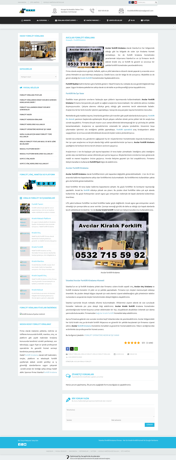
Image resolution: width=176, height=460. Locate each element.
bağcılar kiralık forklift (105, 313)
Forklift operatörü (124, 129)
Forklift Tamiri (37, 204)
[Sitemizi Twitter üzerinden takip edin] (133, 2)
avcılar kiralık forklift (82, 361)
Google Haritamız (152, 440)
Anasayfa (69, 40)
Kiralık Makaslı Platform (41, 218)
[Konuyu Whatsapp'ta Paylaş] (76, 349)
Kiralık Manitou (38, 261)
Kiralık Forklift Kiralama (101, 354)
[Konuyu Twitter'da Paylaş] (72, 349)
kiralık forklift (86, 78)
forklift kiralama (84, 326)
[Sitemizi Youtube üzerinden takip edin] (135, 2)
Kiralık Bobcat (37, 290)
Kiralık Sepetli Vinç (39, 275)
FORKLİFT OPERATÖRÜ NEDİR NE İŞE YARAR (102, 335)
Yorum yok (133, 354)
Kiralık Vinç (36, 232)
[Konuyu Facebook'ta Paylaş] (67, 349)
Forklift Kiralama (79, 40)
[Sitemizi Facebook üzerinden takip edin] (130, 2)
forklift (87, 190)
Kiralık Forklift (86, 354)
